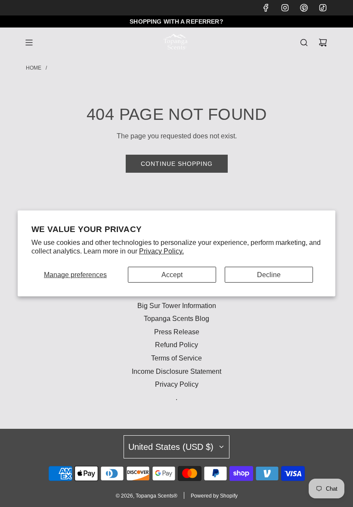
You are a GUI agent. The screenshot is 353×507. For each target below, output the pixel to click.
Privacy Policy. (161, 251)
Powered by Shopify (214, 496)
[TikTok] (322, 7)
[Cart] (322, 42)
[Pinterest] (303, 7)
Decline (269, 274)
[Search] (303, 42)
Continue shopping (177, 163)
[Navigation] (28, 42)
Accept (172, 274)
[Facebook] (266, 7)
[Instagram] (285, 7)
